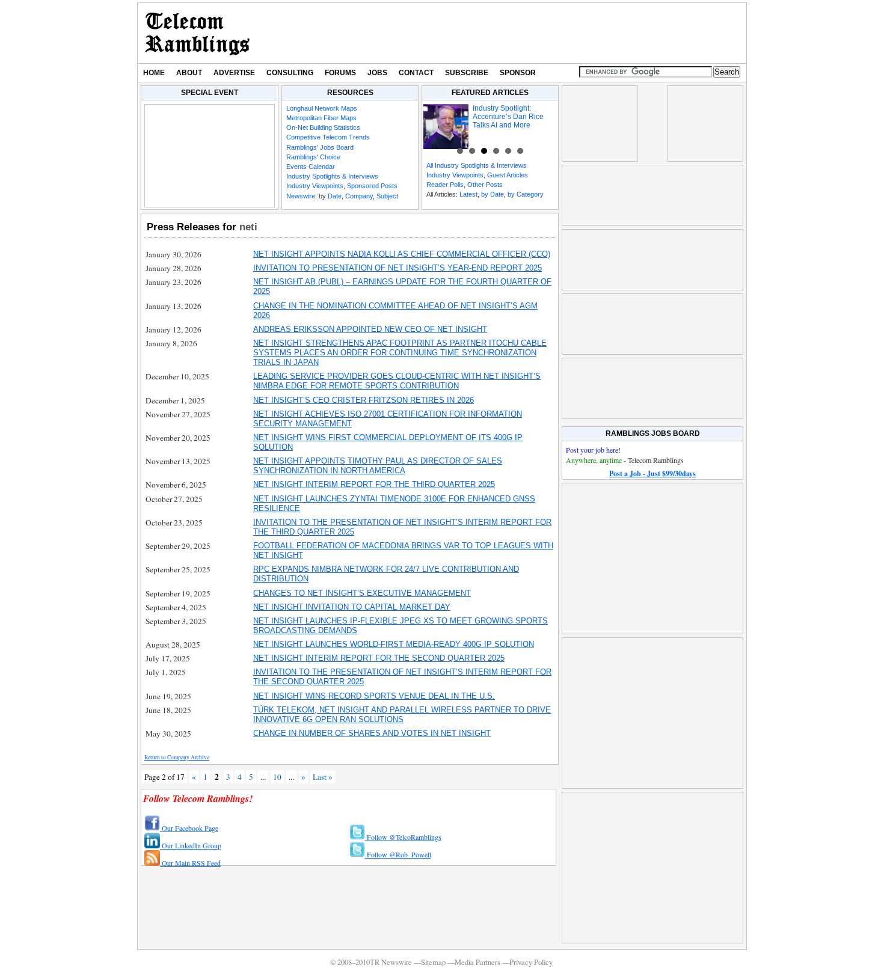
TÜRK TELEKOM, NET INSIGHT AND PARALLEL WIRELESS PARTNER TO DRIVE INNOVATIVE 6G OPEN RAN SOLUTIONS (402, 714)
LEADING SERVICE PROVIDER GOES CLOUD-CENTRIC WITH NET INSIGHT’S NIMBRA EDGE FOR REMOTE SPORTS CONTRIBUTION (397, 381)
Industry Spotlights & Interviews (332, 176)
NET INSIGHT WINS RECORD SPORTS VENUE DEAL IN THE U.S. (374, 695)
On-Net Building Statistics (323, 127)
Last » (323, 776)
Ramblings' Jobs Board (320, 147)
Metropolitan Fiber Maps (321, 117)
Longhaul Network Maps (321, 108)
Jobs (377, 73)
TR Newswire (197, 33)
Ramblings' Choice (313, 157)
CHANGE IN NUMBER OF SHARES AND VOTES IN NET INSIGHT (372, 733)
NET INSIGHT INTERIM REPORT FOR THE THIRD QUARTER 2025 (374, 484)
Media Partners (477, 962)
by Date (492, 194)
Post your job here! (593, 450)
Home (154, 73)
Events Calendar (310, 166)
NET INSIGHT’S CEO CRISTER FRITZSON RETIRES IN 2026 (363, 400)
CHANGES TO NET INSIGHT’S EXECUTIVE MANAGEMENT (362, 593)
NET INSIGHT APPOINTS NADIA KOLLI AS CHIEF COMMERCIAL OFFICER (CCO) (401, 254)
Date (335, 196)
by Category (526, 194)
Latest (468, 194)
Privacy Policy (531, 962)
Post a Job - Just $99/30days (652, 473)
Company (359, 196)
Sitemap (433, 962)
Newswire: (301, 196)
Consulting (289, 73)
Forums (340, 73)
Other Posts (485, 184)
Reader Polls (445, 184)
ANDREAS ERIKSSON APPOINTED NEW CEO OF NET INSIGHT (370, 329)
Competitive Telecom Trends (328, 137)
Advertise (234, 73)
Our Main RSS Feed (190, 863)
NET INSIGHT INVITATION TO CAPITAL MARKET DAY (351, 606)
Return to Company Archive (176, 757)
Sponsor (518, 73)
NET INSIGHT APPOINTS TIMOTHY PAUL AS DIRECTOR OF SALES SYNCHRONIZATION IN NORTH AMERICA (377, 465)
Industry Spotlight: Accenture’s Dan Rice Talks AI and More (508, 116)
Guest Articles (507, 175)
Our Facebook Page (189, 828)
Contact (416, 73)
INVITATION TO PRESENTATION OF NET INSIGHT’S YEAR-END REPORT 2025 (397, 267)
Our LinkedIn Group (190, 845)
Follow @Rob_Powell (398, 854)
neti (248, 227)
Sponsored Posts (372, 185)
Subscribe (466, 73)
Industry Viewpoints (314, 185)
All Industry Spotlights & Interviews (476, 165)
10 (277, 776)
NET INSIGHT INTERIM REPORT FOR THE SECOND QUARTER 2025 (379, 658)
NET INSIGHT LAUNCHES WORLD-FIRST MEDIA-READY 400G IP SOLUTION (393, 644)
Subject (387, 196)
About (189, 73)
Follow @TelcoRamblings (403, 837)
